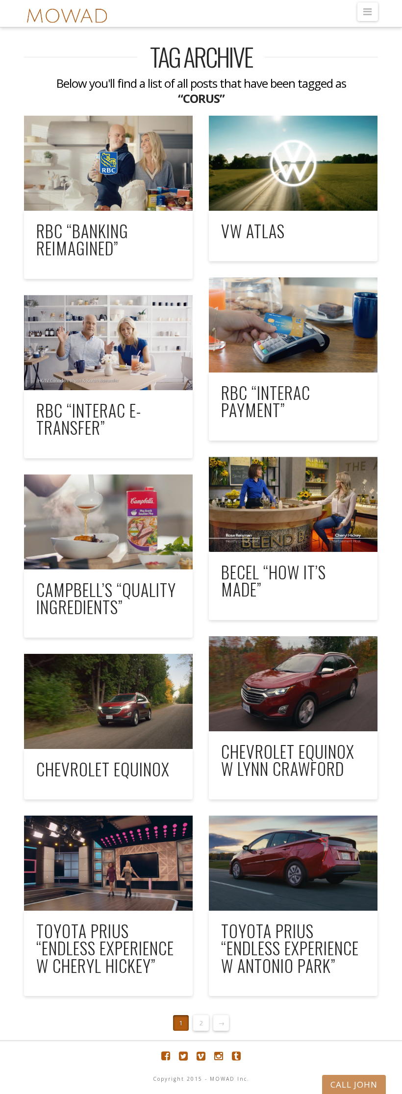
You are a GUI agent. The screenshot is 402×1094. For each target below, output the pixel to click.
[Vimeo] (201, 1056)
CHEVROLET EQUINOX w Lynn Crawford (287, 760)
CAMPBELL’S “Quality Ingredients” (106, 598)
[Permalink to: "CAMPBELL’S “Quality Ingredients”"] (108, 521)
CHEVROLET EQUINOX (103, 768)
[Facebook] (165, 1056)
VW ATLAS (253, 230)
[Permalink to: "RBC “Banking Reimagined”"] (108, 163)
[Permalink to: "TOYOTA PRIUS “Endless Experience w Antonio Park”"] (293, 863)
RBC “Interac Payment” (265, 401)
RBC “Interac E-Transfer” (88, 419)
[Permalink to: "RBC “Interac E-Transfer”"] (108, 342)
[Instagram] (218, 1056)
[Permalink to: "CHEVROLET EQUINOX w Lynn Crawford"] (293, 683)
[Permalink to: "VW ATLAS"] (293, 163)
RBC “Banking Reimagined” (82, 239)
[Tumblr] (236, 1056)
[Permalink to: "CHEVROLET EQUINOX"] (108, 701)
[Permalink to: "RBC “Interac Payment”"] (293, 324)
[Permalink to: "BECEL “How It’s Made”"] (293, 504)
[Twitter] (183, 1056)
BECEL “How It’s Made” (273, 580)
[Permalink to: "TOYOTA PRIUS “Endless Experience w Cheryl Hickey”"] (108, 863)
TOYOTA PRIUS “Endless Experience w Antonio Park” (290, 948)
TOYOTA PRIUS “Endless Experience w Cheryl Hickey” (105, 948)
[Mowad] (67, 16)
